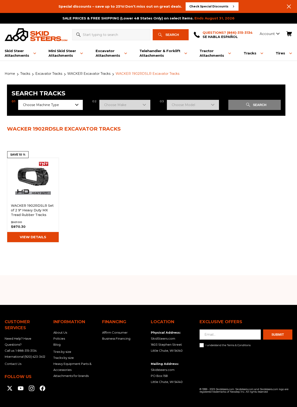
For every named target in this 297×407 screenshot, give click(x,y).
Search (172, 35)
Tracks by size (63, 358)
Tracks (25, 74)
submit (277, 334)
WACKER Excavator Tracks (88, 74)
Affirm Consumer (115, 332)
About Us (60, 332)
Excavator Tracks (48, 74)
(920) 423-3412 (34, 356)
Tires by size (62, 352)
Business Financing (116, 338)
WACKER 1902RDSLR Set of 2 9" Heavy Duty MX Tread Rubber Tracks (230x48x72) (33, 200)
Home (10, 74)
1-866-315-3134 (26, 350)
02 (94, 101)
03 (162, 101)
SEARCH (259, 105)
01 (13, 101)
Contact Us (13, 364)
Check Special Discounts (208, 6)
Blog (57, 344)
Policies (59, 338)
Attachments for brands (71, 376)
